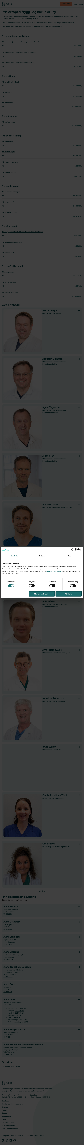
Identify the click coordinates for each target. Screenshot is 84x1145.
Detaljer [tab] (42, 556)
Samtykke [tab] (14, 556)
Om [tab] (69, 556)
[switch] (32, 585)
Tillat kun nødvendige (41, 594)
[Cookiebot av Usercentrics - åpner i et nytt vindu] (73, 549)
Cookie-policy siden (53, 571)
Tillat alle (68, 594)
